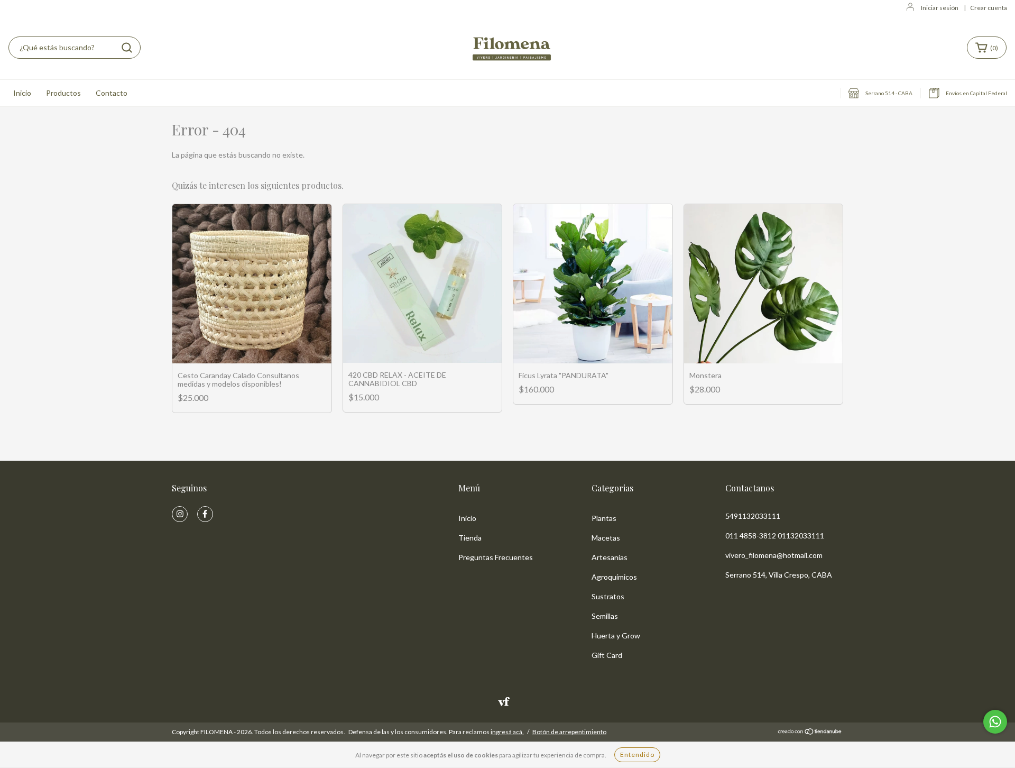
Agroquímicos (614, 576)
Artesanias (610, 557)
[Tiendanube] (810, 732)
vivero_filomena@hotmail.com (774, 555)
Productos (63, 92)
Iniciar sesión (939, 8)
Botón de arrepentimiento (569, 732)
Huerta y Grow (616, 635)
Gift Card (607, 655)
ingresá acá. (507, 732)
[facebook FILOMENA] (205, 514)
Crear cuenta (988, 8)
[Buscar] (126, 47)
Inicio (22, 92)
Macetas (606, 537)
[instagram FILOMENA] (180, 514)
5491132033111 (752, 515)
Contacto (111, 92)
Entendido (637, 754)
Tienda (470, 537)
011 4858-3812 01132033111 (774, 535)
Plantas (604, 518)
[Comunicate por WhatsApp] (995, 722)
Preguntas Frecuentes (495, 557)
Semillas (605, 615)
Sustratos (608, 596)
